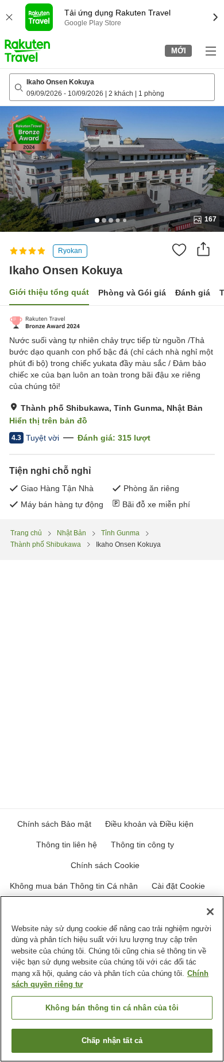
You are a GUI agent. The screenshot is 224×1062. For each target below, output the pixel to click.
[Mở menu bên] (210, 50)
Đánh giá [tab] (192, 292)
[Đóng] (210, 911)
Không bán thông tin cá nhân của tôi (112, 1007)
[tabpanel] (112, 412)
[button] (27, 50)
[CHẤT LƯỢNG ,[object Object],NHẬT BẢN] (44, 322)
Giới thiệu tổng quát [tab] (49, 292)
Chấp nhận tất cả (112, 1040)
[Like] (179, 250)
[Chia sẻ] (203, 249)
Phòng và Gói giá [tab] (132, 292)
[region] (112, 979)
